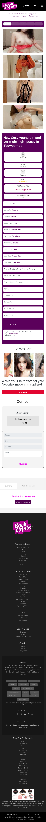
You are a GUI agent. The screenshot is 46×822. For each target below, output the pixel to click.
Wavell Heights (23, 770)
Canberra (20, 819)
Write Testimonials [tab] (28, 486)
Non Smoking (23, 558)
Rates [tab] (39, 23)
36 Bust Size (16, 256)
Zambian (16, 243)
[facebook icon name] (14, 714)
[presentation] (5, 363)
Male (23, 646)
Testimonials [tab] (8, 486)
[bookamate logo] (10, 6)
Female (13, 216)
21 (9, 289)
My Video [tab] (15, 23)
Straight (15, 210)
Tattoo (23, 552)
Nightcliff (23, 761)
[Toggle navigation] (42, 5)
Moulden (23, 759)
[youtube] (24, 714)
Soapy (23, 595)
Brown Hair (16, 230)
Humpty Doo (23, 750)
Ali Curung (23, 775)
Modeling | (30, 672)
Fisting (23, 586)
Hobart (31, 817)
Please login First (23, 189)
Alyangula (23, 779)
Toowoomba (13, 334)
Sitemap (23, 632)
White (15, 249)
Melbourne (13, 817)
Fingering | (8, 667)
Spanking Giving (23, 606)
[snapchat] (28, 714)
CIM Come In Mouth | (13, 672)
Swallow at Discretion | (19, 670)
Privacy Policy (23, 616)
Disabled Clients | (32, 665)
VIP (23, 563)
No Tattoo (23, 565)
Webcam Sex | (13, 665)
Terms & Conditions (23, 618)
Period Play (23, 577)
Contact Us (23, 620)
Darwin (23, 741)
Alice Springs (23, 744)
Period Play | (22, 665)
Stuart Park (23, 766)
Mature (23, 549)
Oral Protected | (18, 667)
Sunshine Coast (29, 819)
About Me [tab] (23, 23)
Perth (36, 817)
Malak (23, 757)
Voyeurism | (37, 670)
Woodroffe (23, 772)
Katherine (23, 746)
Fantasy (23, 601)
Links (23, 634)
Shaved (23, 556)
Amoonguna (23, 781)
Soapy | (30, 670)
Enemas (23, 588)
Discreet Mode (26, 7)
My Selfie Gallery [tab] (7, 23)
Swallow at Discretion (23, 592)
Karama (23, 752)
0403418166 (24, 413)
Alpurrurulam (23, 777)
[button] (35, 5)
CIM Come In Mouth (23, 599)
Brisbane (20, 817)
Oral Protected (23, 584)
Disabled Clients (23, 579)
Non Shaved (23, 560)
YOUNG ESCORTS (23, 547)
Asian (13, 203)
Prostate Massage (23, 590)
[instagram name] (17, 714)
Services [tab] (31, 23)
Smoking (23, 554)
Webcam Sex (23, 575)
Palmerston (23, 763)
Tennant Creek (23, 768)
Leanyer (23, 755)
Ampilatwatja (23, 783)
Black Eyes (16, 236)
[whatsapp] (32, 714)
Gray (23, 748)
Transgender (23, 651)
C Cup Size (16, 262)
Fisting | (26, 667)
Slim (15, 223)
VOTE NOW (23, 392)
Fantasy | (23, 672)
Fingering (23, 581)
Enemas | (32, 667)
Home (9, 14)
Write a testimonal (23, 502)
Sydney (6, 817)
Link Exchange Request (23, 636)
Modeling (23, 604)
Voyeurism (23, 597)
